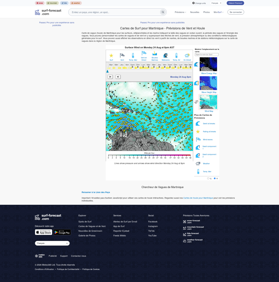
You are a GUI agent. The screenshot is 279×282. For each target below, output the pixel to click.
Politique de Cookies (91, 269)
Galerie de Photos (86, 235)
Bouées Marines (155, 58)
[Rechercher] (163, 12)
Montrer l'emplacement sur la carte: (207, 50)
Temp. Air (176, 60)
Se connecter (236, 12)
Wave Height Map (209, 92)
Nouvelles (194, 12)
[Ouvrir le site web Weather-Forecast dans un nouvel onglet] (76, 3)
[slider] (107, 71)
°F (217, 178)
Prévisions (179, 12)
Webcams (166, 60)
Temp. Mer (133, 60)
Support (64, 255)
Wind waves (208, 139)
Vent (122, 60)
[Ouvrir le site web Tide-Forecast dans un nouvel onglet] (64, 3)
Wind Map (209, 111)
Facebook (153, 221)
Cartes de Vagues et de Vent (91, 226)
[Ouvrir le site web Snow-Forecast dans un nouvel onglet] (40, 3)
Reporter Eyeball (121, 230)
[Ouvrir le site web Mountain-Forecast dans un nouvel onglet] (52, 3)
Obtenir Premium (235, 3)
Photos (206, 12)
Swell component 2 (209, 155)
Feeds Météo (119, 235)
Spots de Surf (84, 221)
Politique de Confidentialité (68, 269)
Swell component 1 (209, 147)
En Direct (187, 60)
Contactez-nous (78, 255)
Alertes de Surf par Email (125, 221)
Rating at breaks (209, 131)
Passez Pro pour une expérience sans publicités (56, 23)
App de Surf (119, 226)
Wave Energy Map (209, 73)
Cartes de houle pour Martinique (198, 197)
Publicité (53, 255)
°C (211, 178)
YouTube (152, 235)
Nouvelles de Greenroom (90, 230)
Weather (206, 163)
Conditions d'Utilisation (44, 269)
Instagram (153, 226)
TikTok (151, 230)
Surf (111, 60)
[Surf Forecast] (48, 12)
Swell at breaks (209, 123)
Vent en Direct (144, 58)
